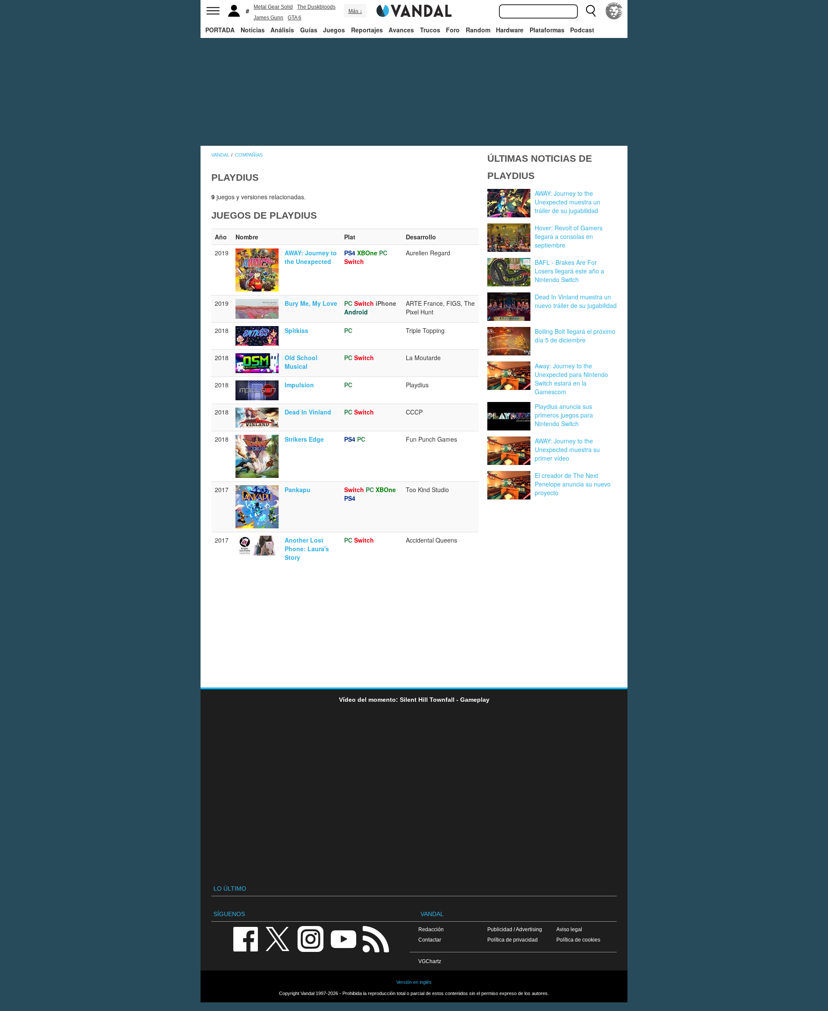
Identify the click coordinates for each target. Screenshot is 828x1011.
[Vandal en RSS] (375, 938)
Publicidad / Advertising (514, 929)
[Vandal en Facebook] (245, 938)
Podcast (582, 29)
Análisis (282, 29)
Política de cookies (578, 939)
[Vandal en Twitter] (278, 938)
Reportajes (367, 29)
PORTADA (220, 29)
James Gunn (268, 18)
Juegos (334, 29)
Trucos (430, 29)
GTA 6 (294, 18)
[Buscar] (591, 11)
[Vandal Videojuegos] (414, 10)
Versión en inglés (414, 982)
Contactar (429, 939)
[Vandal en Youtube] (343, 938)
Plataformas (547, 29)
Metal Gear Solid (273, 7)
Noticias (253, 29)
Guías (308, 29)
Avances (401, 29)
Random (478, 29)
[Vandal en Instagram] (310, 938)
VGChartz (429, 961)
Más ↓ (355, 11)
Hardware (510, 29)
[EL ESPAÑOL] (614, 10)
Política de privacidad (512, 939)
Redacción (431, 929)
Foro (453, 29)
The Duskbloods (316, 7)
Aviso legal (569, 929)
